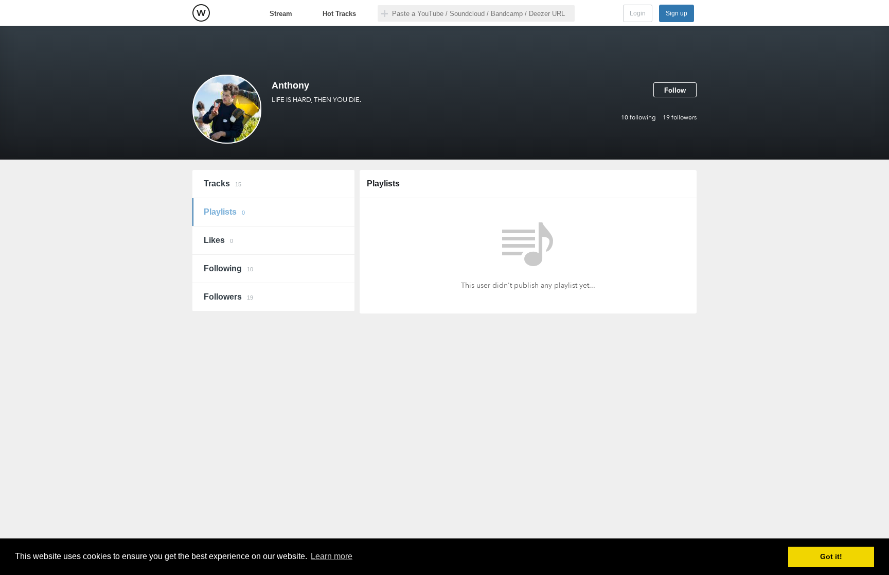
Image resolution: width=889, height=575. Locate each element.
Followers (228, 296)
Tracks (222, 183)
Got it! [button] (831, 556)
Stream (281, 14)
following (638, 117)
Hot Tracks (339, 14)
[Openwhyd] (201, 13)
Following (228, 268)
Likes (218, 240)
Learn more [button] (331, 556)
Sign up (676, 13)
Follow (675, 90)
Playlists (224, 211)
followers (680, 117)
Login (638, 13)
